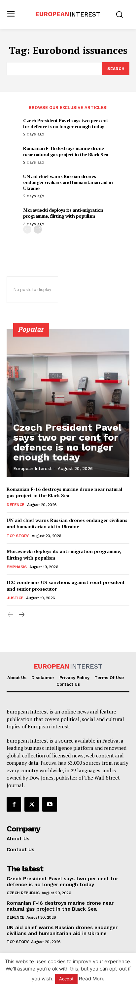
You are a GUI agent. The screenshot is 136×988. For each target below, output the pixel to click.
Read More (92, 978)
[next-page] (38, 229)
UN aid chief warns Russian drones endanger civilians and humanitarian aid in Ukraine (68, 182)
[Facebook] (14, 804)
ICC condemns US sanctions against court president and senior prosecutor (66, 585)
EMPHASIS (16, 567)
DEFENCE (15, 504)
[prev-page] (27, 229)
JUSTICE (15, 598)
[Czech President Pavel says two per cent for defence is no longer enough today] (68, 403)
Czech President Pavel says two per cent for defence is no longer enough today (65, 123)
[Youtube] (49, 804)
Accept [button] (66, 978)
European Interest (32, 468)
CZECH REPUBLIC (23, 893)
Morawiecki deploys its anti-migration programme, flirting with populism (63, 213)
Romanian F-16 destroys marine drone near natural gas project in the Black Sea (65, 151)
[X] (31, 804)
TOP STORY (18, 535)
